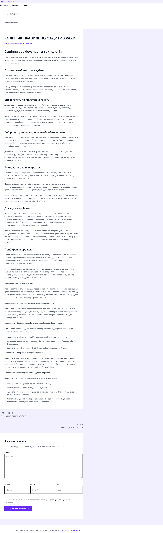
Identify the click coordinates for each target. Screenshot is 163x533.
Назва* (7, 485)
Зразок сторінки (11, 14)
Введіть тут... (9, 452)
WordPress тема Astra (70, 530)
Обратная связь (11, 23)
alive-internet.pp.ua (14, 5)
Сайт (58, 485)
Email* (32, 485)
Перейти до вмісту (8, 1)
